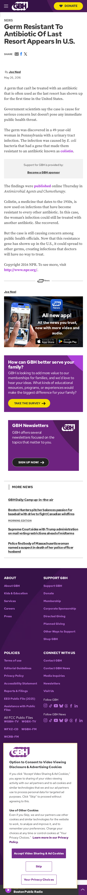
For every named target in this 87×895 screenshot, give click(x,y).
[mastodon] (66, 720)
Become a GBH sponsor (43, 172)
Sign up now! (28, 462)
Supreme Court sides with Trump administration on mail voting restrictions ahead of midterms (43, 531)
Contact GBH (53, 660)
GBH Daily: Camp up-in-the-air (30, 500)
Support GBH (53, 586)
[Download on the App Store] (45, 341)
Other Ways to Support (59, 631)
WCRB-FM (11, 736)
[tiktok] (50, 705)
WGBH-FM (29, 729)
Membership (52, 601)
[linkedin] (76, 705)
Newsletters (52, 683)
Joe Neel (15, 72)
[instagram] (46, 705)
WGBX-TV (29, 721)
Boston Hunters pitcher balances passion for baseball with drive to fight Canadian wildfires (41, 512)
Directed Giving (54, 616)
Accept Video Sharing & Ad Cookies (39, 853)
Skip (39, 866)
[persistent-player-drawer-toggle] (83, 890)
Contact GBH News (57, 668)
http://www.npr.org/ (20, 270)
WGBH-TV (11, 721)
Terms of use (12, 660)
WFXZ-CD (11, 729)
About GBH (12, 586)
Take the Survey (27, 403)
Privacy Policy (14, 676)
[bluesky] (61, 705)
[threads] (66, 705)
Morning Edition (20, 520)
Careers (9, 608)
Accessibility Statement (20, 683)
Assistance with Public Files (19, 708)
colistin (66, 151)
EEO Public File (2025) (19, 698)
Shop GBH (51, 639)
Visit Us (49, 691)
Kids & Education (16, 593)
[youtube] (56, 705)
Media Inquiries (54, 676)
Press (8, 616)
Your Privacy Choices (39, 879)
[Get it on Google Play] (67, 341)
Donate (71, 6)
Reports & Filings (16, 691)
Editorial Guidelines (17, 668)
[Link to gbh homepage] (20, 6)
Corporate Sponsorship (60, 608)
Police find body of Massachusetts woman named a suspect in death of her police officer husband (40, 547)
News (8, 20)
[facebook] (71, 705)
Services (10, 601)
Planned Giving (54, 624)
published (42, 186)
